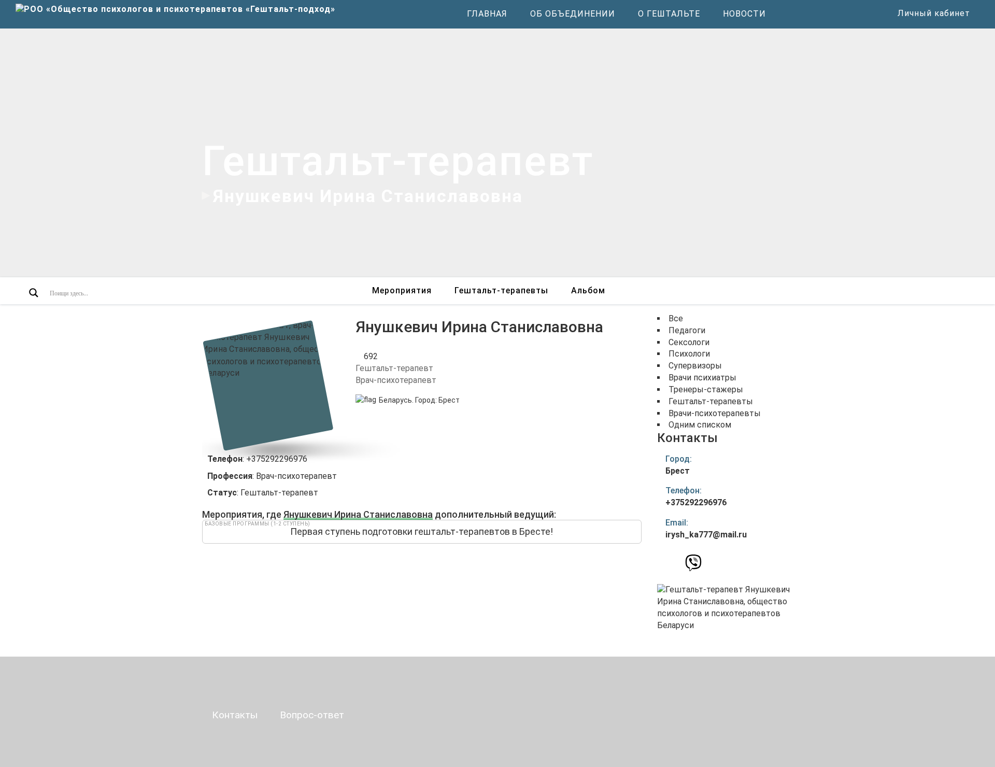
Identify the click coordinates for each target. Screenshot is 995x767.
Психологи (689, 354)
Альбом (588, 290)
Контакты (235, 715)
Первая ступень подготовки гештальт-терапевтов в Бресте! (421, 531)
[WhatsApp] (675, 562)
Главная (487, 14)
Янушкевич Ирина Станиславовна (358, 514)
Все (676, 318)
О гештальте (669, 14)
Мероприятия (402, 290)
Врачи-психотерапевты (715, 413)
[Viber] (693, 566)
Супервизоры (695, 366)
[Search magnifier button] (33, 292)
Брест (449, 400)
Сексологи (689, 342)
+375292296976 (696, 502)
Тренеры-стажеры (706, 389)
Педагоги (687, 330)
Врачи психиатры (702, 377)
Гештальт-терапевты (501, 290)
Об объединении (572, 14)
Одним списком (700, 425)
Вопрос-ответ (312, 715)
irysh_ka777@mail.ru (706, 534)
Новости (744, 14)
